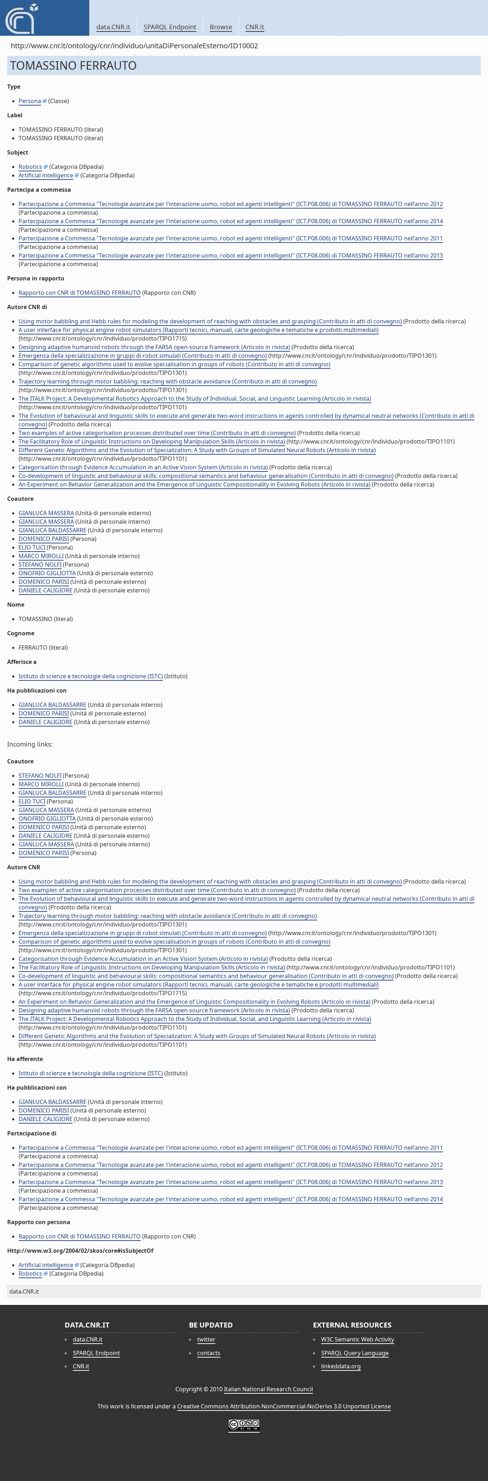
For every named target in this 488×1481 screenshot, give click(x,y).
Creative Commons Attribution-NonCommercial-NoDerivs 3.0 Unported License (284, 1406)
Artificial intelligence (46, 175)
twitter (206, 1339)
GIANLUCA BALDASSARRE (52, 530)
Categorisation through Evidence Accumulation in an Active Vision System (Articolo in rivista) (143, 467)
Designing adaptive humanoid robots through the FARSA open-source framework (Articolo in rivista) (154, 347)
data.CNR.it (113, 27)
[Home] (44, 18)
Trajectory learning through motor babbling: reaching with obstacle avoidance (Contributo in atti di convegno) (168, 381)
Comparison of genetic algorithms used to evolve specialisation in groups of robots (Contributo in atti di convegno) (174, 364)
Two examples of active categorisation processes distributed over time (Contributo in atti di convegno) (157, 433)
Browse (221, 27)
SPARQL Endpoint (170, 27)
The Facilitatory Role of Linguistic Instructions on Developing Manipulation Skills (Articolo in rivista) (152, 441)
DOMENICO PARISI (44, 539)
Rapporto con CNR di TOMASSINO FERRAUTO (80, 293)
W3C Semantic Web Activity (357, 1339)
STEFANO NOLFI (40, 564)
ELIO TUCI (32, 547)
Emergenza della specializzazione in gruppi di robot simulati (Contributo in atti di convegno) (143, 356)
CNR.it (254, 27)
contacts (208, 1353)
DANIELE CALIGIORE (46, 590)
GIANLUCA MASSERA (46, 513)
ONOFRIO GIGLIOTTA (47, 573)
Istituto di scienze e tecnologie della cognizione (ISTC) (91, 676)
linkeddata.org (341, 1366)
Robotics (30, 167)
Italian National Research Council (268, 1389)
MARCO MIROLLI (41, 556)
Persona (30, 101)
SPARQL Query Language (355, 1353)
